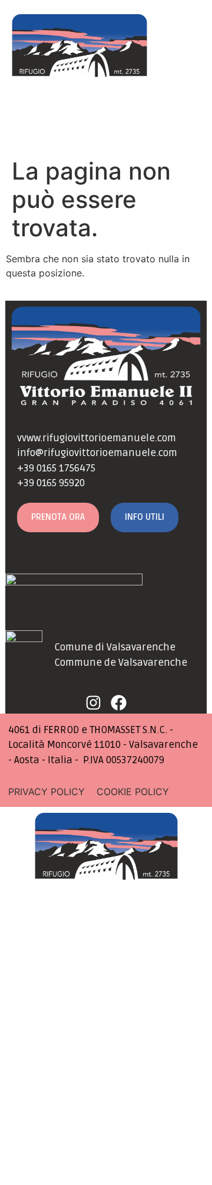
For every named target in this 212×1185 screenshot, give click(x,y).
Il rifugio (106, 976)
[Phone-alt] (57, 128)
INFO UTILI (144, 517)
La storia (106, 1009)
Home (106, 943)
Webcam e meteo (106, 1042)
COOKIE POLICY (133, 791)
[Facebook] (189, 128)
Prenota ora (106, 1108)
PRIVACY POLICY (46, 791)
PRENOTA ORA (58, 517)
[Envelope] (24, 128)
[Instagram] (166, 128)
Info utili (106, 1075)
